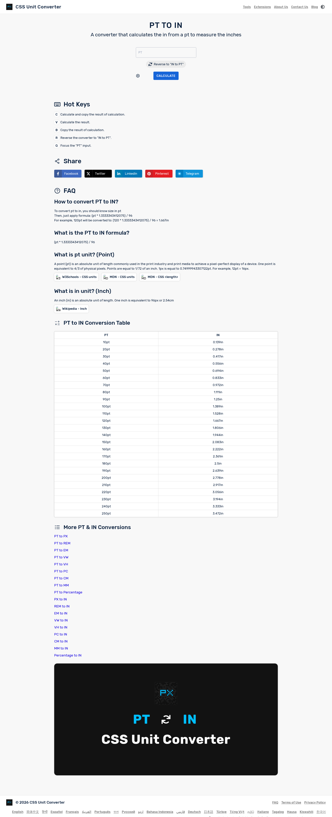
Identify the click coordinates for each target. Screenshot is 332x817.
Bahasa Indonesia (160, 812)
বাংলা (116, 812)
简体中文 (32, 812)
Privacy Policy (315, 802)
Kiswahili (306, 812)
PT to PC (61, 571)
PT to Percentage (68, 592)
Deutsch (194, 812)
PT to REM (62, 543)
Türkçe (221, 812)
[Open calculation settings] (138, 76)
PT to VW (61, 557)
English (17, 812)
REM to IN (62, 606)
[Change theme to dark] (323, 7)
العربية (86, 812)
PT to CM (61, 578)
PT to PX (61, 536)
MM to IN (61, 648)
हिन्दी (44, 812)
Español (57, 812)
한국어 (321, 812)
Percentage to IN (67, 655)
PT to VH (61, 564)
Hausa (292, 812)
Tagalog (278, 812)
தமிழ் (250, 812)
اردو (140, 812)
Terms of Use (291, 802)
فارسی (180, 812)
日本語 (208, 812)
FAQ (275, 802)
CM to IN (61, 641)
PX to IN (60, 599)
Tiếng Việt (237, 812)
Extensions (262, 7)
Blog (314, 7)
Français (72, 812)
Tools (247, 7)
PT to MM (61, 585)
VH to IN (60, 627)
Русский (128, 812)
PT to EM (61, 550)
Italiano (263, 812)
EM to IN (60, 613)
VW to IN (61, 620)
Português (102, 812)
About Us (281, 7)
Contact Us (299, 7)
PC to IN (60, 634)
